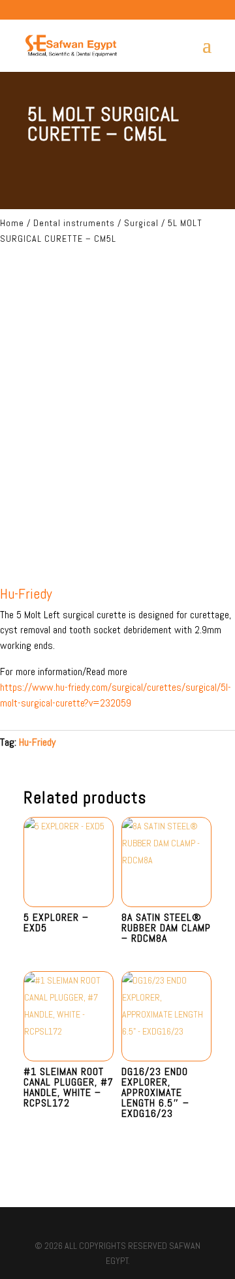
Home (12, 223)
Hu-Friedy (37, 742)
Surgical (141, 223)
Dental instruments (74, 223)
